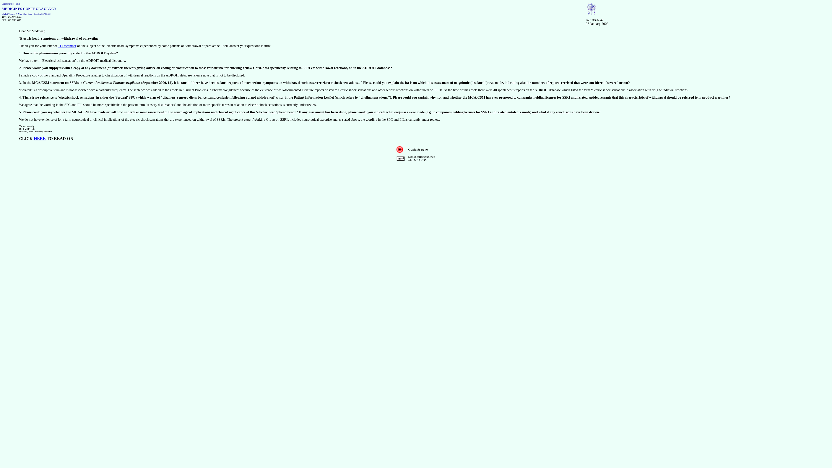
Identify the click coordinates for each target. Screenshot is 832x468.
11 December (67, 46)
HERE (40, 138)
